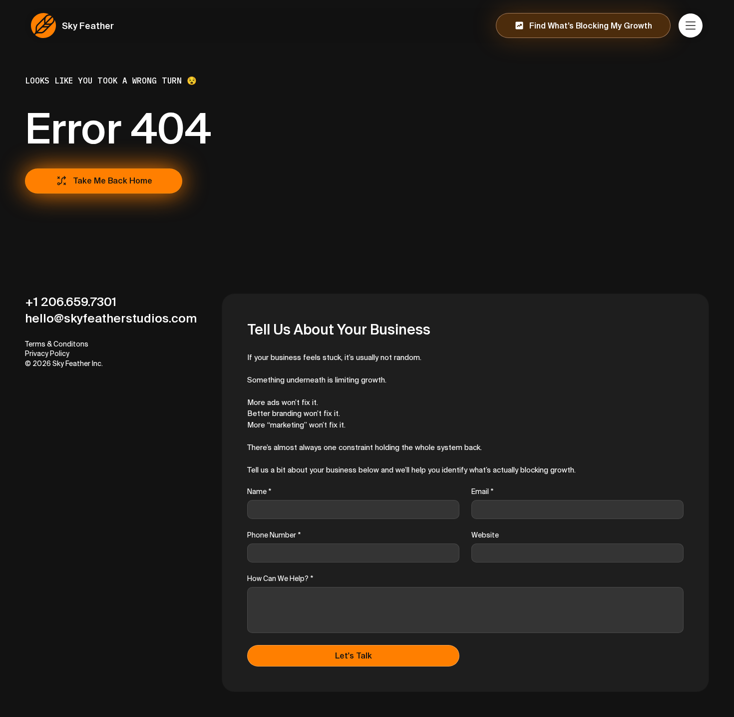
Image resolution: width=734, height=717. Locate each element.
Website (485, 535)
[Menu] (691, 25)
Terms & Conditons (56, 344)
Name (259, 492)
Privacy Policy (47, 354)
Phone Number (274, 535)
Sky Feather (88, 25)
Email (482, 492)
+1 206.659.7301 (70, 301)
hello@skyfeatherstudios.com (111, 318)
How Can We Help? (280, 578)
